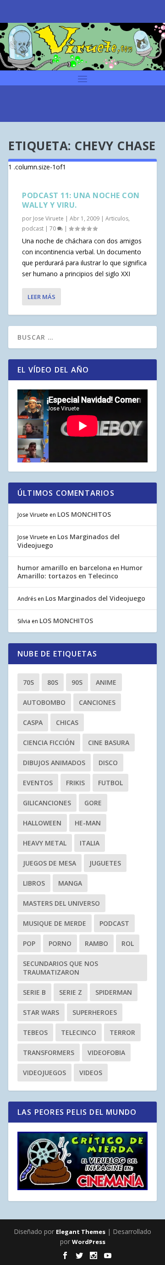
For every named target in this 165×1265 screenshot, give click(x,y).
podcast (33, 228)
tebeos (35, 1032)
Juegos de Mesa (49, 863)
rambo (96, 943)
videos (90, 1072)
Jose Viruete (48, 218)
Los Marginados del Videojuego (68, 540)
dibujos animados (54, 762)
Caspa (33, 722)
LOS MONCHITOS (84, 514)
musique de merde (54, 923)
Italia (89, 843)
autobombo (44, 702)
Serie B (34, 992)
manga (70, 883)
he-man (88, 823)
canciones (97, 702)
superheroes (94, 1012)
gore (93, 802)
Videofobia (106, 1052)
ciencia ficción (49, 742)
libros (34, 883)
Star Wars (41, 1012)
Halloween (42, 823)
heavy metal (44, 843)
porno (60, 943)
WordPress (88, 1242)
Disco (108, 762)
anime (106, 682)
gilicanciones (47, 802)
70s (28, 682)
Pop (29, 943)
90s (77, 682)
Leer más (41, 297)
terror (122, 1032)
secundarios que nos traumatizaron (60, 967)
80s (52, 682)
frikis (75, 782)
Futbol (110, 782)
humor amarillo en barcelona (64, 567)
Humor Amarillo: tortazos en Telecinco (80, 571)
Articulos (116, 218)
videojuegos (44, 1072)
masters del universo (61, 903)
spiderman (113, 992)
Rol (127, 943)
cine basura (108, 742)
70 (53, 228)
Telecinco (78, 1032)
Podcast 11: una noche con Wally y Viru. (81, 200)
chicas (67, 722)
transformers (48, 1052)
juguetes (105, 863)
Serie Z (70, 992)
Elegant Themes (80, 1232)
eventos (38, 782)
